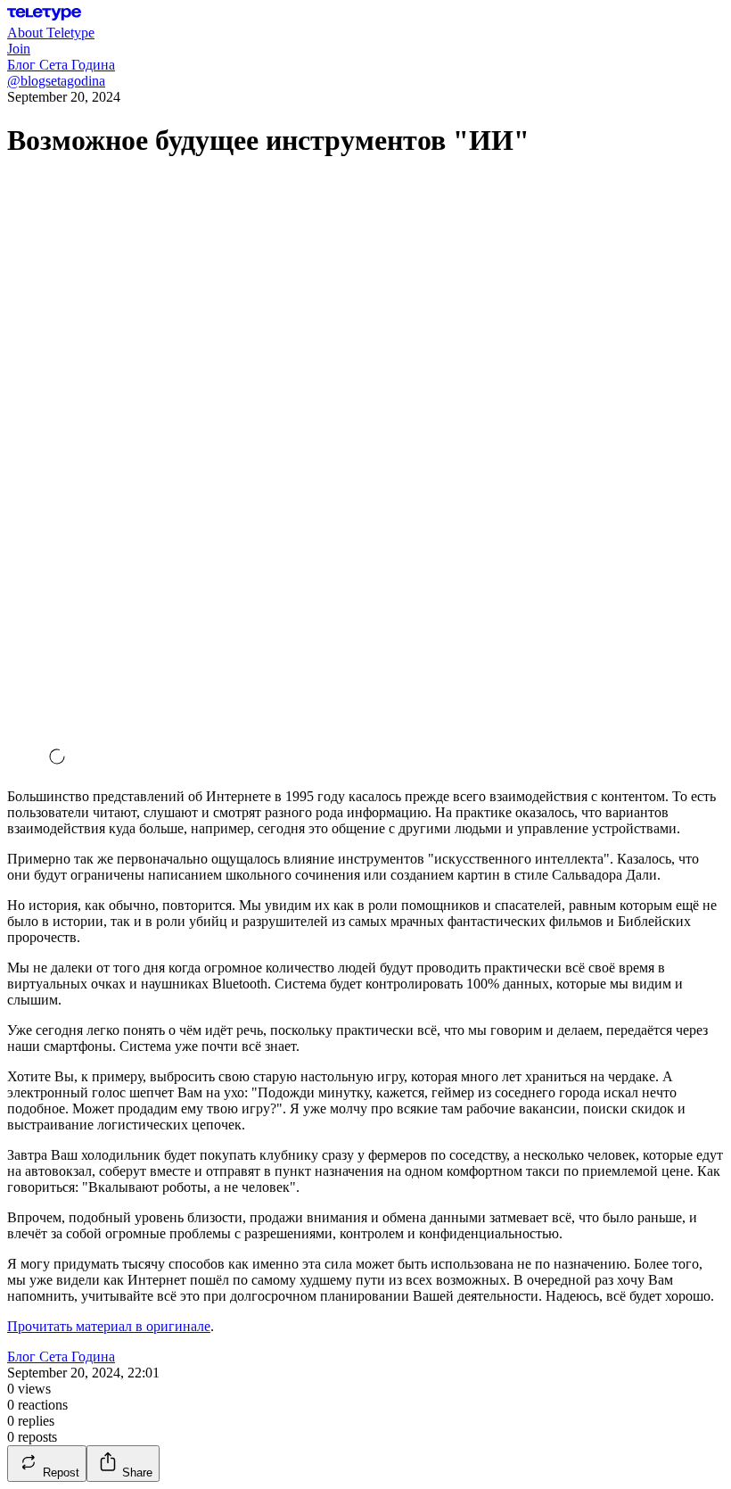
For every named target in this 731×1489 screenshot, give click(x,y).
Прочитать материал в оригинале (108, 1326)
